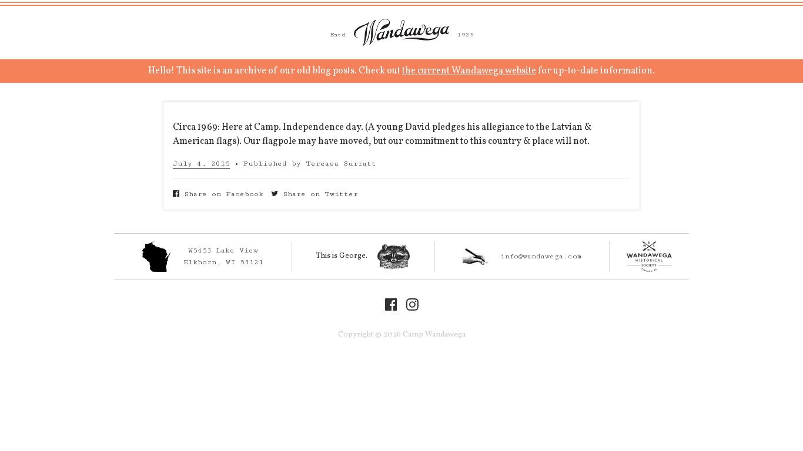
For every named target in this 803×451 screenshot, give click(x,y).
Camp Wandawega (401, 32)
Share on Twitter (318, 194)
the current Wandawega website (469, 71)
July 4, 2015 (201, 163)
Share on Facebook (221, 194)
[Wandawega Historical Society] (649, 256)
